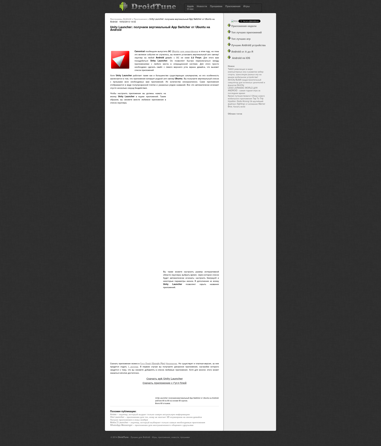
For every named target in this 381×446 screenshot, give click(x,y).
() (152, 363)
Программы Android (120, 18)
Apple (190, 6)
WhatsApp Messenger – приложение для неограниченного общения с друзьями (151, 425)
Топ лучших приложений (246, 32)
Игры (246, 6)
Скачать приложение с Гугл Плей (164, 383)
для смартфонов (189, 51)
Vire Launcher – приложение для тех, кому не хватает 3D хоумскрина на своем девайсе (156, 416)
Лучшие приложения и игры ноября (129, 419)
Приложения (232, 6)
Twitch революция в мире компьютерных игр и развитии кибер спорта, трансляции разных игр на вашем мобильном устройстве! (245, 72)
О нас (190, 9)
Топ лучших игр (240, 38)
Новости (202, 6)
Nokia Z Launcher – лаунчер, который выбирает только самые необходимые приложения (157, 422)
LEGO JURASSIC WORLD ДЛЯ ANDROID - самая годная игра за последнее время (244, 90)
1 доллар (133, 366)
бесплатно (171, 363)
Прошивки (216, 6)
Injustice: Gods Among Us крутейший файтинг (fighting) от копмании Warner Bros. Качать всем (246, 104)
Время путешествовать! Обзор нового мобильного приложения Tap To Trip (246, 97)
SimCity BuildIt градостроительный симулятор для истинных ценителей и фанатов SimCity (246, 82)
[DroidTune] (147, 11)
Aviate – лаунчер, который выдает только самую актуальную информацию (150, 414)
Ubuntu (175, 51)
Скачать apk (164, 378)
